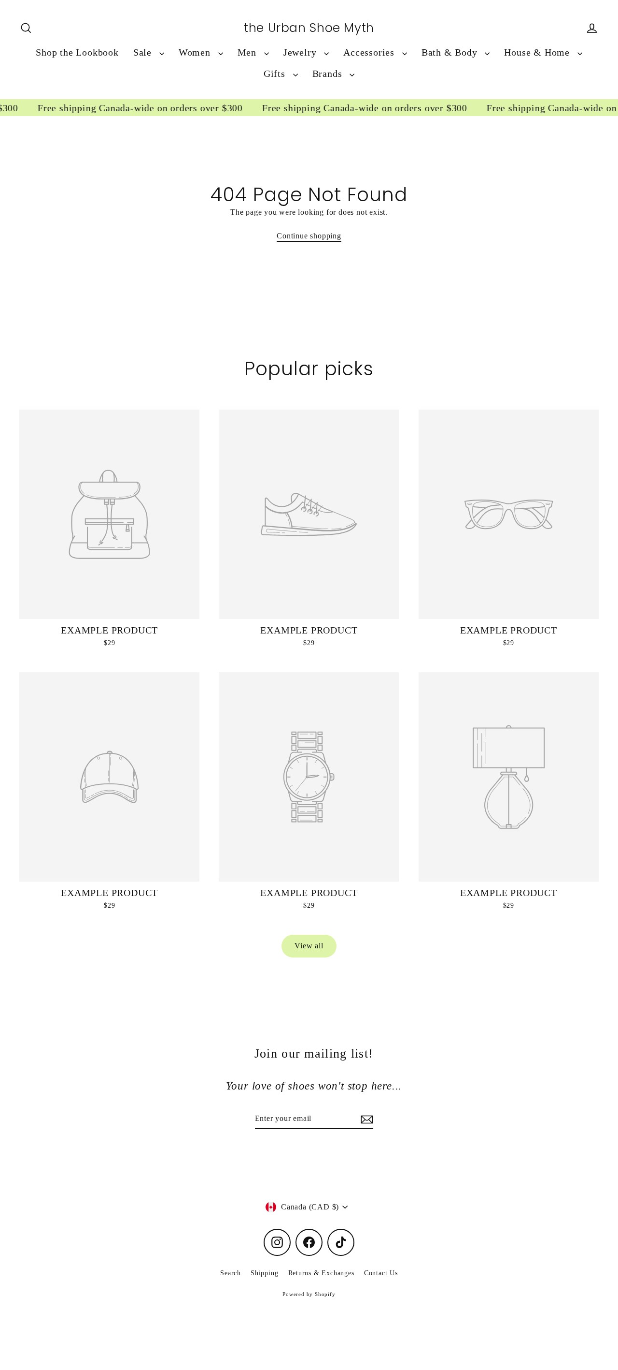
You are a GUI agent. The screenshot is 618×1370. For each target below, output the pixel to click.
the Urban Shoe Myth (309, 28)
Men (248, 52)
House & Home (538, 52)
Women (196, 52)
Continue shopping (309, 236)
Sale (143, 52)
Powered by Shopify (308, 1294)
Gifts (276, 74)
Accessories (370, 52)
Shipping (264, 1273)
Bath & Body (450, 52)
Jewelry (301, 52)
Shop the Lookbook (77, 52)
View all (309, 946)
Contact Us (381, 1273)
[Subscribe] (365, 1119)
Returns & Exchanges (321, 1273)
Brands (328, 74)
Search (230, 1273)
